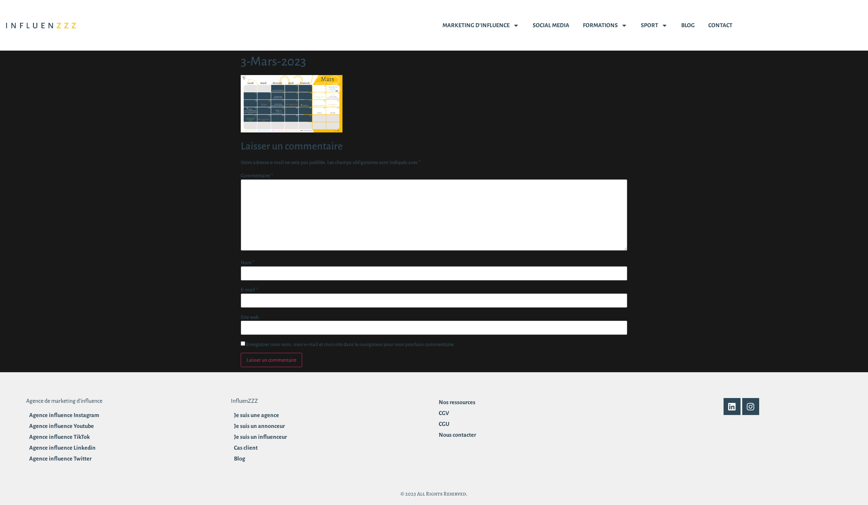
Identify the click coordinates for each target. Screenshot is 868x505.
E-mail (249, 289)
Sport (649, 25)
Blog (688, 25)
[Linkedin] (732, 406)
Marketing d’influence (476, 25)
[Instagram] (750, 406)
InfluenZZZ (244, 401)
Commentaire (257, 175)
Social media (551, 25)
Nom (248, 262)
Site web (250, 317)
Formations (600, 25)
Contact (720, 25)
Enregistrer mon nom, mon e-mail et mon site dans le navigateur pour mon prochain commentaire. (350, 344)
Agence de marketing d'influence (64, 401)
